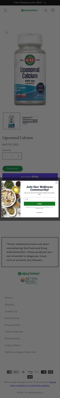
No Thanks (39, 212)
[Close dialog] (56, 182)
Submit (39, 204)
